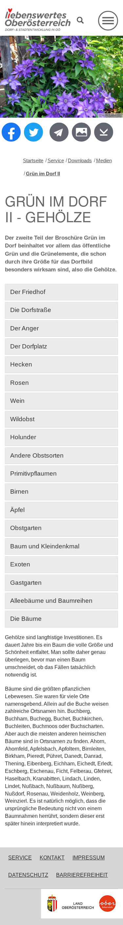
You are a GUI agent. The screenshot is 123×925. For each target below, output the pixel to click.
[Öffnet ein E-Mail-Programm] (59, 132)
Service (56, 160)
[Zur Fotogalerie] (81, 132)
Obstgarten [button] (26, 527)
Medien (104, 160)
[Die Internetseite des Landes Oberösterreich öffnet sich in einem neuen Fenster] (82, 903)
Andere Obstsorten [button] (37, 455)
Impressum (88, 857)
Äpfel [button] (17, 509)
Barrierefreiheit (82, 875)
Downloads (80, 160)
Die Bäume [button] (26, 618)
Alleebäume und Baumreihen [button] (52, 600)
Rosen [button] (19, 382)
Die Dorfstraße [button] (30, 309)
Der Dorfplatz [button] (28, 346)
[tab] (61, 292)
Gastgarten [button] (26, 582)
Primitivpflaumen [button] (33, 473)
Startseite (33, 160)
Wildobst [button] (22, 419)
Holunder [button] (23, 437)
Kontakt (52, 857)
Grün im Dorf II (43, 173)
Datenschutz (28, 875)
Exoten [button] (20, 564)
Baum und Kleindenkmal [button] (44, 546)
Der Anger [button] (24, 328)
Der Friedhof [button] (27, 291)
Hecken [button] (21, 364)
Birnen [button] (19, 491)
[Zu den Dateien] (103, 132)
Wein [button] (17, 400)
